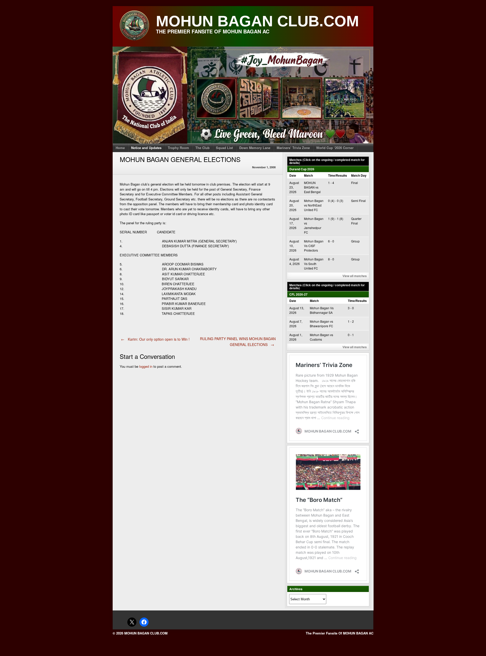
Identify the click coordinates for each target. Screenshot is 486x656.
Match (308, 175)
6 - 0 (331, 241)
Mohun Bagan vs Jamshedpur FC (313, 225)
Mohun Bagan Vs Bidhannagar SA (322, 310)
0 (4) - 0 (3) (335, 200)
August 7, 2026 (295, 323)
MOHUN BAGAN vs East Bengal (312, 187)
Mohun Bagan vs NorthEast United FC (313, 205)
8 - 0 (331, 259)
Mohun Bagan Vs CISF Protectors (313, 245)
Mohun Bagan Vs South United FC (313, 263)
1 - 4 (331, 182)
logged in (145, 366)
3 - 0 (351, 308)
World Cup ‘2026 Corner (335, 147)
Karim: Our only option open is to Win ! (155, 339)
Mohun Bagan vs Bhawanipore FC (321, 323)
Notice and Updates (146, 147)
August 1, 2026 (295, 337)
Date (292, 175)
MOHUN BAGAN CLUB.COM (257, 21)
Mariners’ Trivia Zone (293, 147)
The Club (202, 147)
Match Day (359, 175)
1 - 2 (351, 321)
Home (120, 147)
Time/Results (337, 175)
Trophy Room (178, 147)
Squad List (224, 147)
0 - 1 (351, 335)
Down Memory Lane (254, 147)
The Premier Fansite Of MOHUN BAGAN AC (339, 633)
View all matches (354, 276)
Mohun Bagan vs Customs (321, 337)
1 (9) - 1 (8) (335, 218)
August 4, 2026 (294, 261)
